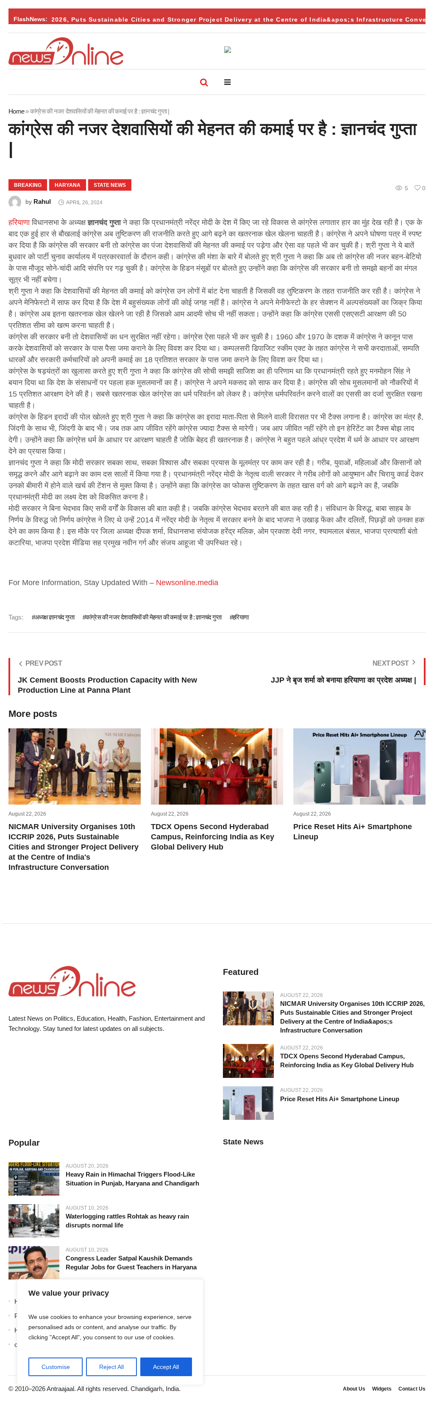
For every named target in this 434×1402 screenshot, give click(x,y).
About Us (354, 1389)
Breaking (28, 185)
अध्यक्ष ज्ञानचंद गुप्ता (54, 617)
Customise (56, 1366)
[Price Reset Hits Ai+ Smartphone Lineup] (248, 1102)
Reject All (111, 1366)
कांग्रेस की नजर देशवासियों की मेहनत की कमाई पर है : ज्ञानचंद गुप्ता (153, 617)
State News (110, 185)
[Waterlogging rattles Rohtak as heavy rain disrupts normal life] (33, 1221)
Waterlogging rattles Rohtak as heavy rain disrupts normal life (127, 1221)
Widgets (382, 1389)
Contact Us (412, 1389)
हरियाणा (19, 222)
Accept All (166, 1366)
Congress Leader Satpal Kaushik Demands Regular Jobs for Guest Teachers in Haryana (131, 1263)
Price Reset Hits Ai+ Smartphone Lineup (339, 1098)
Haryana (68, 185)
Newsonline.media (187, 582)
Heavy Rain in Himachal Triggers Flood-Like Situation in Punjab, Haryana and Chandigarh (132, 1179)
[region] (110, 1332)
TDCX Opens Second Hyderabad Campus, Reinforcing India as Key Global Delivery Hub (212, 836)
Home (16, 111)
